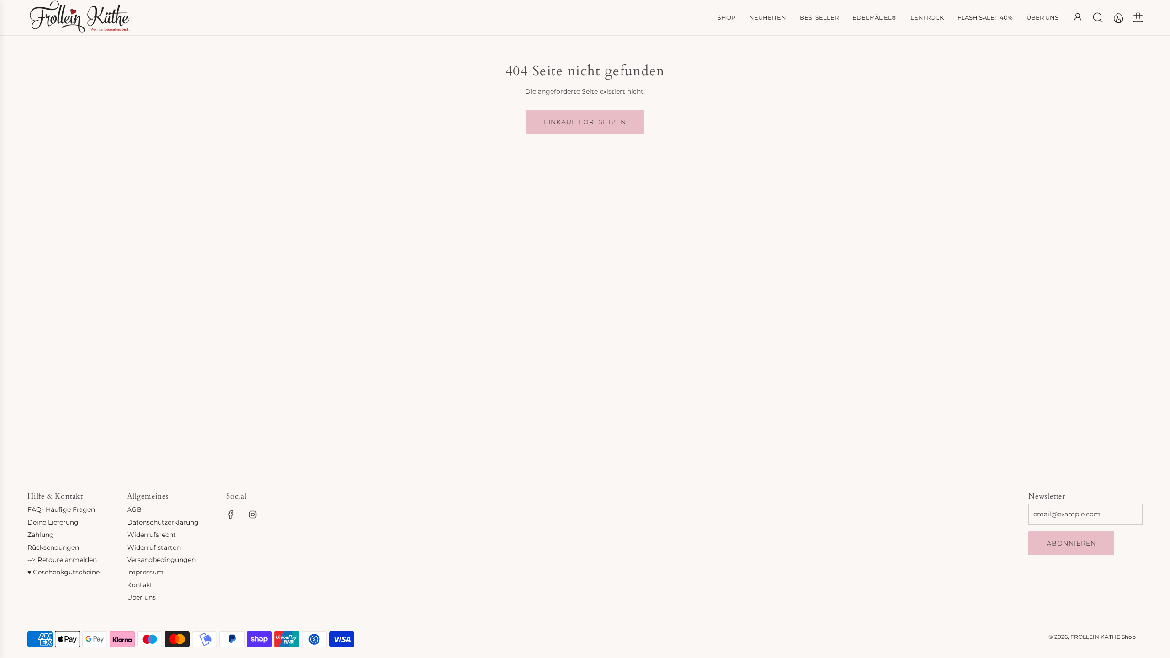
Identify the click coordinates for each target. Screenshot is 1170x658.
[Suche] (1098, 17)
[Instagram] (253, 514)
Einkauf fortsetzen (585, 122)
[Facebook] (231, 514)
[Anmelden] (1078, 17)
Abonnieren (1071, 543)
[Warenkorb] (1138, 17)
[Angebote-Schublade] (1118, 17)
